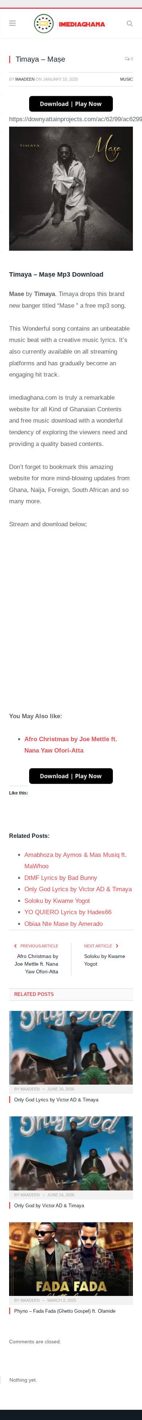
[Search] (130, 23)
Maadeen (25, 79)
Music (126, 79)
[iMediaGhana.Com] (71, 22)
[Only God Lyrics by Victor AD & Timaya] (71, 1051)
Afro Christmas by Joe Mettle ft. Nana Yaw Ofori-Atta (36, 963)
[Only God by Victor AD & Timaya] (71, 1156)
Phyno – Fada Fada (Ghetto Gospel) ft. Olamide (64, 1311)
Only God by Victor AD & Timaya (49, 1205)
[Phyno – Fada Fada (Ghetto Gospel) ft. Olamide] (71, 1262)
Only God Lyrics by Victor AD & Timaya (56, 1099)
